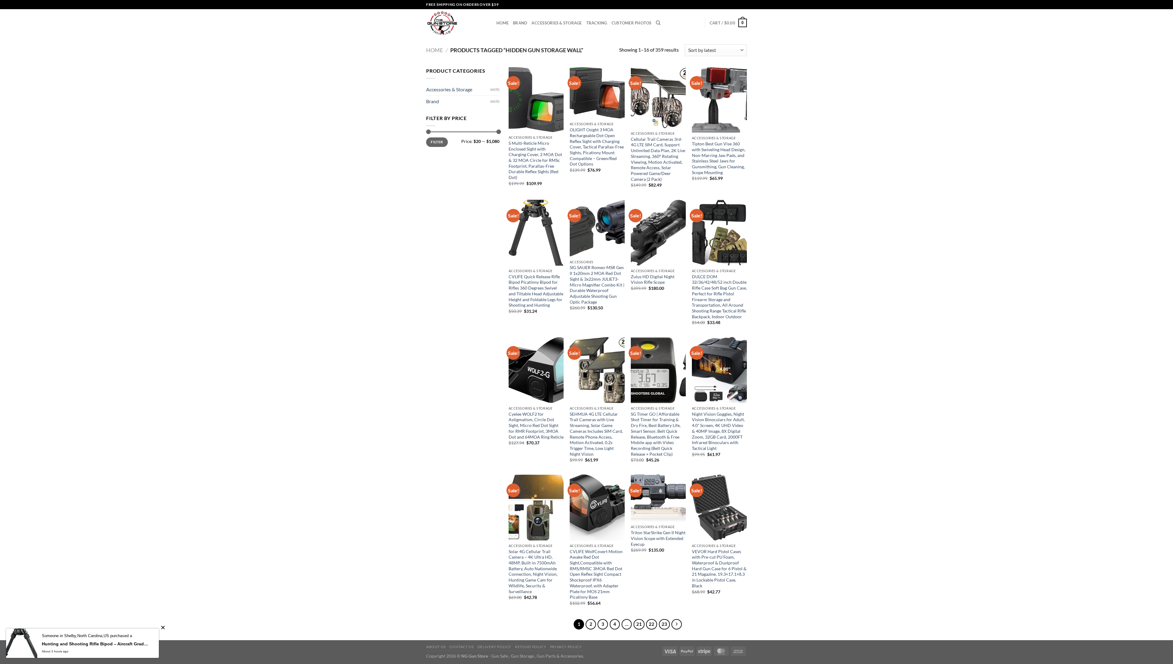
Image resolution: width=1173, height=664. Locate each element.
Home (502, 22)
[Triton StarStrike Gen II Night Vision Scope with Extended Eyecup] (658, 498)
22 (651, 624)
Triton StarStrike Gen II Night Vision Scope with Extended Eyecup (658, 538)
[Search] (658, 23)
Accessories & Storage (557, 22)
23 (664, 624)
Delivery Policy (494, 646)
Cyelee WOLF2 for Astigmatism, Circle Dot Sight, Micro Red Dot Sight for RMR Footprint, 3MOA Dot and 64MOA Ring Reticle (536, 425)
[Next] (676, 624)
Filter (437, 142)
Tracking (596, 22)
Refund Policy (530, 646)
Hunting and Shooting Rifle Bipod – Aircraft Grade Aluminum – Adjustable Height (96, 643)
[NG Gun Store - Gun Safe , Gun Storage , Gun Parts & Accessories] (456, 23)
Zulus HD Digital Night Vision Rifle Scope (652, 279)
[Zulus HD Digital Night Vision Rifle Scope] (658, 233)
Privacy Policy (566, 646)
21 (639, 624)
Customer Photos (632, 22)
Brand (520, 22)
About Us (436, 646)
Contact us (461, 646)
